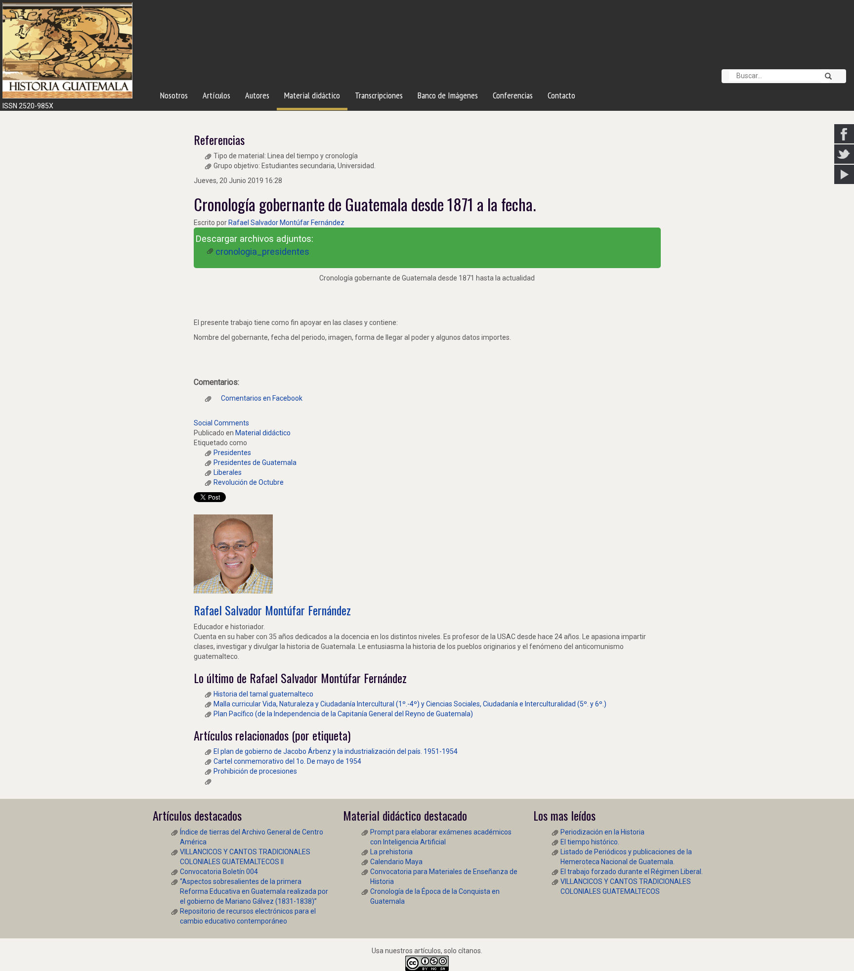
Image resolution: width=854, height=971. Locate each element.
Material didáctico (263, 433)
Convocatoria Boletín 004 (219, 872)
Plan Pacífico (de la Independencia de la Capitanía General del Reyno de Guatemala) (343, 714)
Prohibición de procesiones (255, 771)
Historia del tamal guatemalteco (263, 694)
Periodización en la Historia (602, 832)
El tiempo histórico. (589, 842)
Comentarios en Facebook (260, 398)
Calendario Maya (396, 862)
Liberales (228, 472)
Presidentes (232, 453)
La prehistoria (391, 852)
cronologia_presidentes (262, 251)
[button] (824, 76)
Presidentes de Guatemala (255, 462)
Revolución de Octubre (249, 482)
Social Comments (221, 423)
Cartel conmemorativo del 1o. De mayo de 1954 (287, 761)
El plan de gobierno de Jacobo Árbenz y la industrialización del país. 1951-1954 (336, 751)
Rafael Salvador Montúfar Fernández (286, 223)
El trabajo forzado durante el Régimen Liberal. (631, 872)
